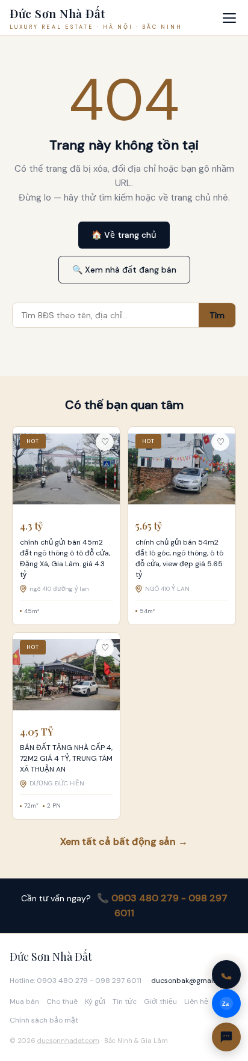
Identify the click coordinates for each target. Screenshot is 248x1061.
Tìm (217, 315)
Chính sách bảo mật (44, 1020)
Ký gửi (95, 1001)
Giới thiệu (160, 1001)
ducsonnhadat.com (68, 1040)
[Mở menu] (229, 18)
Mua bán (24, 1001)
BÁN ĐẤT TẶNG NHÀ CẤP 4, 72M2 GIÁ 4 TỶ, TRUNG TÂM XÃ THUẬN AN (66, 758)
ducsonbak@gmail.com (191, 980)
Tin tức (125, 1001)
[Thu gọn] (226, 1037)
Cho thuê (62, 1001)
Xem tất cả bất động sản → (124, 841)
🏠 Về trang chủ (124, 234)
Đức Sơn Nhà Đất (51, 956)
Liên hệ (196, 1001)
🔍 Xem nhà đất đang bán (124, 269)
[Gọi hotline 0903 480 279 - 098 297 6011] (226, 974)
